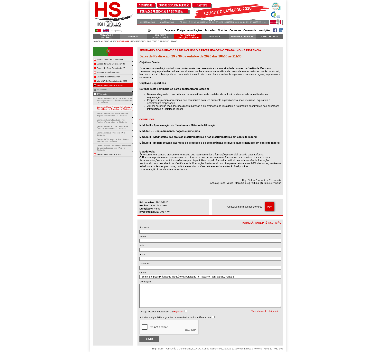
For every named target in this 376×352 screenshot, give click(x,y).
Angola (97, 41)
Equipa (181, 30)
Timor (174, 41)
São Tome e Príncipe (158, 41)
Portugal (123, 41)
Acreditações (194, 30)
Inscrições (264, 30)
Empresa (170, 30)
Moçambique (138, 41)
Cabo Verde (110, 41)
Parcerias (210, 30)
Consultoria (249, 30)
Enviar (149, 338)
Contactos (235, 30)
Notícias (222, 30)
